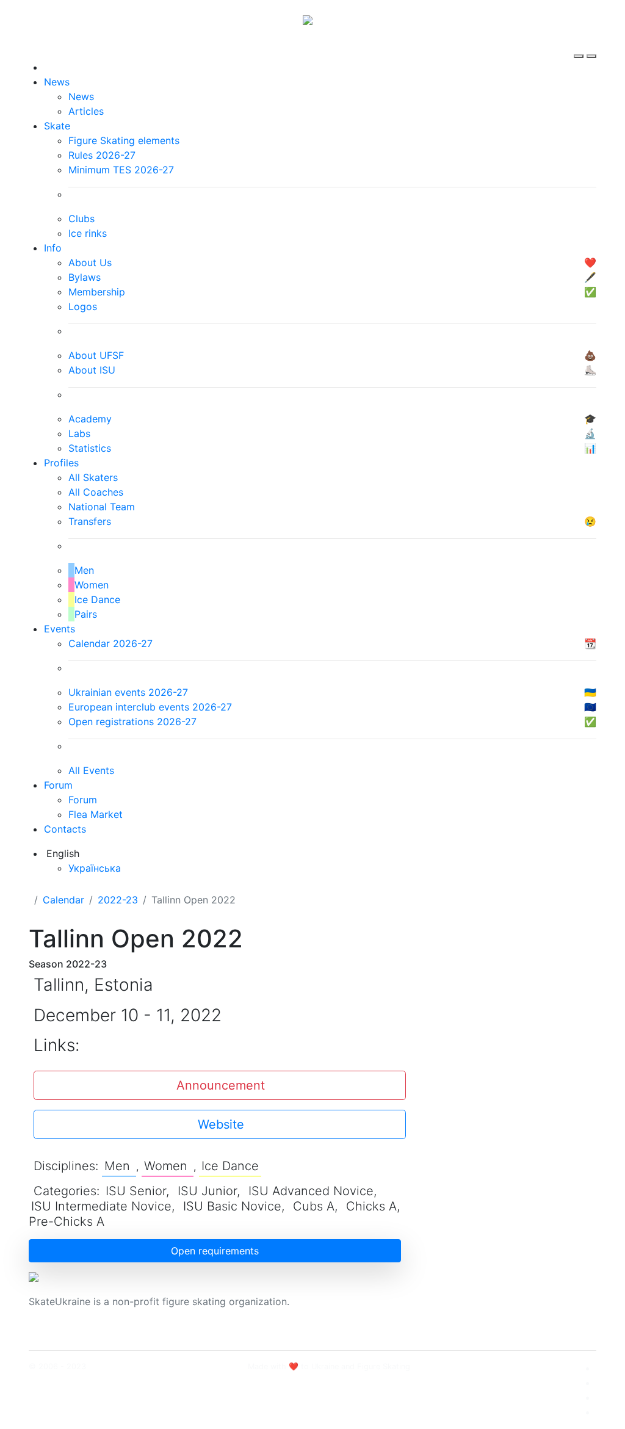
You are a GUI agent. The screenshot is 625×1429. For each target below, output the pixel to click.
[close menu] (591, 45)
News (57, 82)
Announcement (220, 1085)
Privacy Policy (500, 1309)
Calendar (63, 900)
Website (221, 1124)
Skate (57, 126)
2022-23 (118, 900)
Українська (94, 868)
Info (53, 248)
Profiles (61, 463)
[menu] (580, 45)
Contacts (65, 829)
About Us (489, 1294)
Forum (58, 785)
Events (59, 629)
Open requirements (215, 1251)
